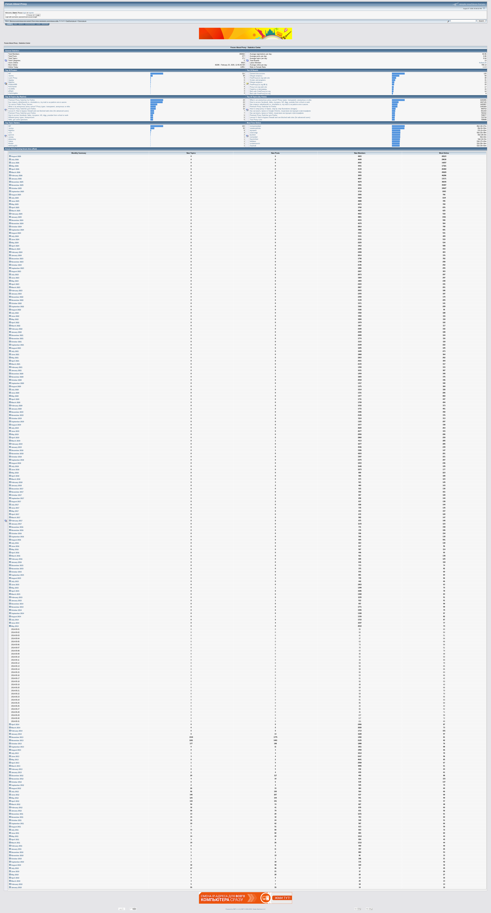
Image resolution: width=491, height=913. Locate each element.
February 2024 (16, 252)
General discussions (257, 74)
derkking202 (12, 146)
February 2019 (16, 444)
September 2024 (17, 230)
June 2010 (15, 871)
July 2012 (15, 792)
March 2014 (15, 728)
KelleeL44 (482, 63)
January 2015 (16, 601)
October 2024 (16, 227)
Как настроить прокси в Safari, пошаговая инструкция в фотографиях (277, 113)
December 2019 (17, 412)
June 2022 (15, 316)
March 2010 (15, 881)
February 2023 (16, 291)
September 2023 (17, 268)
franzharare (12, 87)
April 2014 (15, 724)
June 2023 (15, 278)
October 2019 (16, 418)
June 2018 (15, 470)
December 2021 (17, 335)
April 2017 (15, 514)
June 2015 (15, 585)
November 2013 (17, 740)
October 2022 (16, 303)
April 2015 (15, 591)
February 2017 (16, 521)
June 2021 (15, 355)
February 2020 (16, 406)
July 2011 (15, 830)
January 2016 (16, 562)
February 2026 (16, 176)
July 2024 (15, 236)
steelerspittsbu (255, 128)
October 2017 (16, 495)
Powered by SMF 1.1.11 (233, 909)
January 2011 (16, 849)
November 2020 (17, 377)
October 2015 (16, 572)
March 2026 (15, 172)
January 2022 (16, 332)
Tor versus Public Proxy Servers (20, 104)
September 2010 (17, 862)
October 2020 (16, 380)
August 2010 (16, 865)
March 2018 (15, 479)
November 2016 (17, 530)
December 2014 (17, 604)
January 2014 (16, 734)
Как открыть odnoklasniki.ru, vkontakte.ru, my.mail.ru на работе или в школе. (37, 102)
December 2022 (17, 297)
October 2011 (16, 820)
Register (45, 24)
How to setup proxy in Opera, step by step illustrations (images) (273, 109)
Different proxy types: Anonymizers (21, 117)
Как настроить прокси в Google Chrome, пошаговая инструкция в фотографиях (280, 111)
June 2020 (15, 393)
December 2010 (17, 852)
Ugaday (11, 80)
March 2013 (15, 766)
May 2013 (15, 760)
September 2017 (17, 498)
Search (21, 24)
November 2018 (17, 454)
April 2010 (15, 878)
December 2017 (17, 489)
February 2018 (16, 482)
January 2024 (16, 255)
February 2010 (16, 884)
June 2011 (15, 833)
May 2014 (15, 626)
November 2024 (17, 223)
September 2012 (17, 785)
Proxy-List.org (82, 21)
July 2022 (15, 313)
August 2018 (16, 463)
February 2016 (16, 559)
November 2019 (17, 415)
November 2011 (17, 817)
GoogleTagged (30, 24)
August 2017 (16, 502)
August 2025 (16, 195)
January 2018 (16, 486)
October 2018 (16, 457)
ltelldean (253, 141)
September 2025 (17, 192)
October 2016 (16, 533)
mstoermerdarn (255, 126)
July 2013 (15, 753)
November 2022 (17, 300)
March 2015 (15, 594)
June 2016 (15, 546)
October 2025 (16, 188)
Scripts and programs (258, 80)
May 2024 (15, 243)
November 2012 (17, 779)
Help (15, 24)
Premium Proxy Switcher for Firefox (21, 100)
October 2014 (16, 610)
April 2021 (15, 361)
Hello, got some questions (18, 120)
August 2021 (16, 348)
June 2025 (15, 201)
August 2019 (16, 425)
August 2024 (16, 233)
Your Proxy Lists (256, 120)
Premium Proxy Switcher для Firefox (22, 109)
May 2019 (15, 434)
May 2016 (15, 549)
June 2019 (15, 431)
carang (10, 137)
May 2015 (15, 588)
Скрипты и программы (258, 89)
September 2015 (17, 575)
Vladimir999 (12, 84)
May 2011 (14, 836)
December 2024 (17, 220)
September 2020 (17, 383)
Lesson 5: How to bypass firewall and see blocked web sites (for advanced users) (38, 111)
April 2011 (15, 840)
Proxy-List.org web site (258, 87)
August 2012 (16, 788)
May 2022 (15, 319)
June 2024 (15, 239)
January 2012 (16, 811)
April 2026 (15, 169)
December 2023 (17, 259)
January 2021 (16, 370)
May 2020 (15, 396)
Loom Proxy (12, 78)
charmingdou (13, 93)
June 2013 (15, 756)
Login (38, 24)
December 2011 (17, 814)
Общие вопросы (256, 76)
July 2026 (15, 160)
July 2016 (15, 543)
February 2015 (16, 597)
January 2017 (16, 524)
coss (10, 133)
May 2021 (15, 358)
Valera (10, 141)
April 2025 (15, 207)
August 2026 (16, 156)
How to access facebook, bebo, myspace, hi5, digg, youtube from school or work (38, 115)
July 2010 (15, 868)
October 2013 (16, 744)
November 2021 (17, 339)
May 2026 (15, 166)
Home (10, 24)
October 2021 (16, 342)
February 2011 (16, 846)
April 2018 (15, 476)
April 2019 (15, 438)
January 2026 (16, 179)
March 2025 (15, 211)
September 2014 (17, 613)
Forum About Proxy (11, 43)
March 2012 (15, 804)
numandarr (254, 137)
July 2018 (15, 466)
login (24, 13)
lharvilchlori (254, 139)
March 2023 (15, 287)
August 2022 (16, 310)
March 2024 (15, 249)
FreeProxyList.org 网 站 (258, 85)
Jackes (11, 76)
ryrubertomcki (255, 143)
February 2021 (16, 367)
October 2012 (16, 782)
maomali (253, 146)
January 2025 (16, 217)
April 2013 (15, 763)
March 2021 (15, 364)
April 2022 (15, 323)
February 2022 (16, 329)
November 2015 (17, 569)
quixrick (11, 135)
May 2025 (15, 204)
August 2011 (16, 827)
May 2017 (15, 511)
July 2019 (15, 428)
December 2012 (17, 776)
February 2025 (16, 214)
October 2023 (16, 265)
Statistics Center (24, 43)
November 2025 (17, 185)
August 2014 (16, 617)
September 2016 (17, 537)
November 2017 (17, 492)
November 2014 (17, 607)
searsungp (254, 133)
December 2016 (17, 527)
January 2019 (16, 447)
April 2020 (15, 399)
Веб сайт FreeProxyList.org (260, 91)
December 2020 (17, 374)
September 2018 (17, 460)
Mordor (10, 143)
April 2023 (15, 284)
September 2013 (17, 747)
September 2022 (17, 307)
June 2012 (15, 795)
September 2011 (17, 824)
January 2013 (16, 772)
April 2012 (15, 801)
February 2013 (16, 769)
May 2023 (15, 281)
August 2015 (16, 578)
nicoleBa (11, 89)
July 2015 (15, 581)
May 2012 (15, 798)
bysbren (253, 135)
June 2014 (15, 623)
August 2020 (16, 386)
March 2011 (15, 843)
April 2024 (15, 246)
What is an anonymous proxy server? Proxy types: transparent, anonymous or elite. (34, 21)
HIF (9, 74)
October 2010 (16, 859)
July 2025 (15, 198)
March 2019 (15, 441)
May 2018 (15, 473)
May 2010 (15, 875)
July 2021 (15, 351)
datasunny (12, 139)
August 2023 (16, 271)
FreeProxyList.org (71, 21)
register (31, 13)
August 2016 (16, 540)
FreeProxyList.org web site (260, 78)
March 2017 (15, 518)
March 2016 (15, 556)
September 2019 (17, 422)
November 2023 (17, 262)
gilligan (10, 91)
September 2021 (17, 345)
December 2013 (17, 737)
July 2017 (15, 505)
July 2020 (15, 390)
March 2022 (15, 326)
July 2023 (15, 275)
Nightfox (11, 82)
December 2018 (17, 450)
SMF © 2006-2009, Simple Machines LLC (253, 909)
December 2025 (17, 182)
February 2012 (16, 808)
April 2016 (15, 553)
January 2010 (16, 887)
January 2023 (16, 294)
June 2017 (15, 508)
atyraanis (253, 130)
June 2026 (15, 163)
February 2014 (16, 731)
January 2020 (16, 409)
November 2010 (17, 855)
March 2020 (15, 402)
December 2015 (17, 565)
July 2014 (15, 620)
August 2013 (16, 750)
